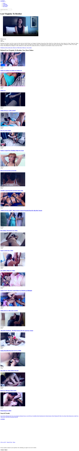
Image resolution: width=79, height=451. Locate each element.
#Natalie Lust (3, 47)
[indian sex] (12, 85)
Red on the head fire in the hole (8, 170)
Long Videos (5, 5)
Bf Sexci (30, 415)
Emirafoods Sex (42, 415)
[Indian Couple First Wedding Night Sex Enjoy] (12, 145)
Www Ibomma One (7, 415)
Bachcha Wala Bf (14, 417)
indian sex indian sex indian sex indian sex (11, 70)
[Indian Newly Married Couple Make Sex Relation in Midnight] (12, 286)
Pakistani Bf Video (58, 415)
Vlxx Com (13, 415)
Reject (6, 449)
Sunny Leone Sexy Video (6, 250)
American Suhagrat (19, 415)
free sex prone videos (5, 130)
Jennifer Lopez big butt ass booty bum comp (11, 190)
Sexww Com (26, 415)
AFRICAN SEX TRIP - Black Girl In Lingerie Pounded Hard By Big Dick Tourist (21, 210)
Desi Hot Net (8, 417)
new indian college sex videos (7, 270)
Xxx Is (1, 415)
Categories (5, 4)
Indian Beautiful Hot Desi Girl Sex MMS (10, 350)
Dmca (14, 442)
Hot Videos (5, 6)
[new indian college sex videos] (12, 265)
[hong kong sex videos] (12, 405)
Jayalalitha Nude (36, 415)
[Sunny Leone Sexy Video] (12, 245)
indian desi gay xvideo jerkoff (7, 110)
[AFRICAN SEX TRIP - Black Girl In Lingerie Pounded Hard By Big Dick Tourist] (12, 205)
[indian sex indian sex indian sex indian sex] (12, 65)
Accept (2, 449)
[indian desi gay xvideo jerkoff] (12, 105)
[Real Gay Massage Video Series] (12, 386)
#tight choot (19, 47)
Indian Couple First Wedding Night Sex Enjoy (12, 150)
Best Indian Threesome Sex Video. (9, 230)
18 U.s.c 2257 (3, 442)
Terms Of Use (9, 442)
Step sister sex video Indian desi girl (9, 370)
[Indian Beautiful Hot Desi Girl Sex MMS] (12, 345)
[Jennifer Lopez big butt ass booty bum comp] (12, 185)
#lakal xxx (24, 47)
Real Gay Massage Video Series (8, 390)
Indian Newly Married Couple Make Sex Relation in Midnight (16, 290)
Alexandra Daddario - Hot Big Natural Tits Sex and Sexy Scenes (16, 330)
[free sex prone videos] (12, 125)
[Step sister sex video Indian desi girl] (12, 365)
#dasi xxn (15, 47)
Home (4, 3)
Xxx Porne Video (65, 415)
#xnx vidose (29, 47)
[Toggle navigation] (5, 1)
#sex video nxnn (9, 47)
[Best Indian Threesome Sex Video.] (12, 225)
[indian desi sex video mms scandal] (12, 305)
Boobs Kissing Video (50, 415)
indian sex (3, 90)
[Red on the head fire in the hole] (12, 165)
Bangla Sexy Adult (72, 415)
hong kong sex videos (5, 410)
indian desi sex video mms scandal (9, 310)
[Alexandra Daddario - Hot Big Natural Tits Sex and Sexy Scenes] (12, 325)
